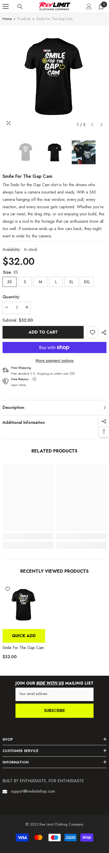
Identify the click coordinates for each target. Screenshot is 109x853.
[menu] (6, 6)
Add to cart (43, 332)
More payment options (54, 360)
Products (23, 18)
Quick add (24, 636)
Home (7, 18)
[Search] (20, 7)
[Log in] (89, 6)
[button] (92, 124)
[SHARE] (102, 332)
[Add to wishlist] (7, 589)
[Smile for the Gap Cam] (24, 605)
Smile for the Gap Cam (23, 648)
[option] (54, 78)
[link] (92, 332)
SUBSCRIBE (54, 710)
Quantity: (11, 297)
